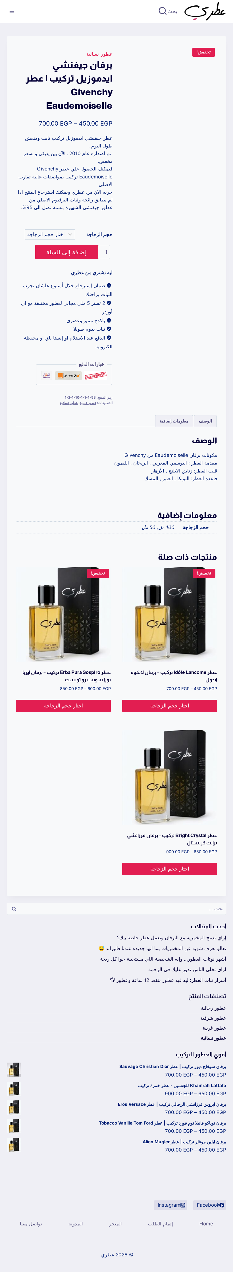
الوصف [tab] (205, 421)
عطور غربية (88, 403)
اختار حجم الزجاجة (169, 706)
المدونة (75, 1224)
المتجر (115, 1224)
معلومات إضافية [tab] (174, 421)
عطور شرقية (213, 1018)
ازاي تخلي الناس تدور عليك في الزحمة (187, 969)
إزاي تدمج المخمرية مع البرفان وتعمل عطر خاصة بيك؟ (171, 937)
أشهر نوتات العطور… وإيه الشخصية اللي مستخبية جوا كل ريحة (163, 959)
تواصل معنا (31, 1224)
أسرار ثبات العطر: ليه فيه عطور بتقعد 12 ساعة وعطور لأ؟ (168, 980)
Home (206, 1224)
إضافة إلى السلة (66, 252)
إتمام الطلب (160, 1224)
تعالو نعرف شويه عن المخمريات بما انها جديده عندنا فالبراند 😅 (162, 948)
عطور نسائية (99, 54)
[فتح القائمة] (12, 11)
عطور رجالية (213, 1008)
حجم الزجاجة (99, 234)
